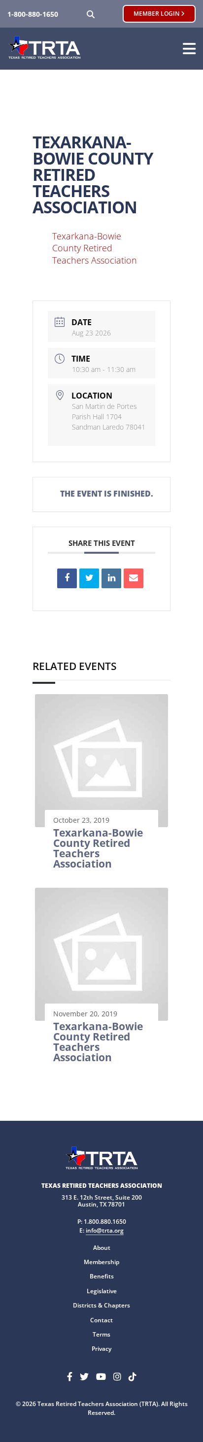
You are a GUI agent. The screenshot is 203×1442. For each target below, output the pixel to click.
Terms (101, 1334)
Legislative (102, 1291)
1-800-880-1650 (32, 14)
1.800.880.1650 (105, 1221)
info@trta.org (105, 1230)
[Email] (133, 578)
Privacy (101, 1348)
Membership (101, 1262)
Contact (101, 1320)
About (101, 1247)
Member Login (157, 13)
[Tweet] (89, 578)
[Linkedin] (111, 578)
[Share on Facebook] (67, 578)
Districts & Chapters (101, 1305)
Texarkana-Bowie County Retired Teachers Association (94, 248)
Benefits (102, 1276)
